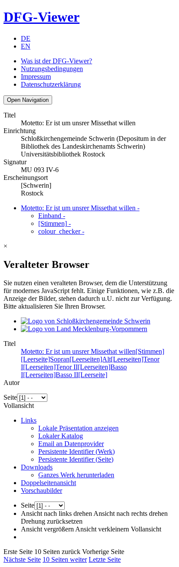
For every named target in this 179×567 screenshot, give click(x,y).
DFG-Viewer (41, 17)
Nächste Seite (22, 559)
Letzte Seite (105, 559)
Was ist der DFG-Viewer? (56, 61)
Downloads (37, 467)
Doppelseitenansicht (48, 482)
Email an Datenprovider (71, 443)
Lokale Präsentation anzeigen (78, 428)
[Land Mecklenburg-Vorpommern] (84, 328)
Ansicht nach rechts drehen (130, 513)
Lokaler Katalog (60, 436)
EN (25, 46)
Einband (51, 215)
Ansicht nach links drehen (56, 513)
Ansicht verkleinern (102, 529)
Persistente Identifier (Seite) (75, 459)
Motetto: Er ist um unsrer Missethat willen (80, 208)
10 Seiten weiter (65, 559)
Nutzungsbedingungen (52, 68)
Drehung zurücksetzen (52, 521)
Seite (10, 397)
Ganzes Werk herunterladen (76, 475)
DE (25, 38)
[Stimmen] (54, 223)
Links (28, 420)
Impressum (36, 76)
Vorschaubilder (41, 490)
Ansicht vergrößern (47, 529)
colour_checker (61, 231)
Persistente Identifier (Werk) (76, 451)
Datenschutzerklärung (51, 84)
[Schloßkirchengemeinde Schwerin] (85, 321)
